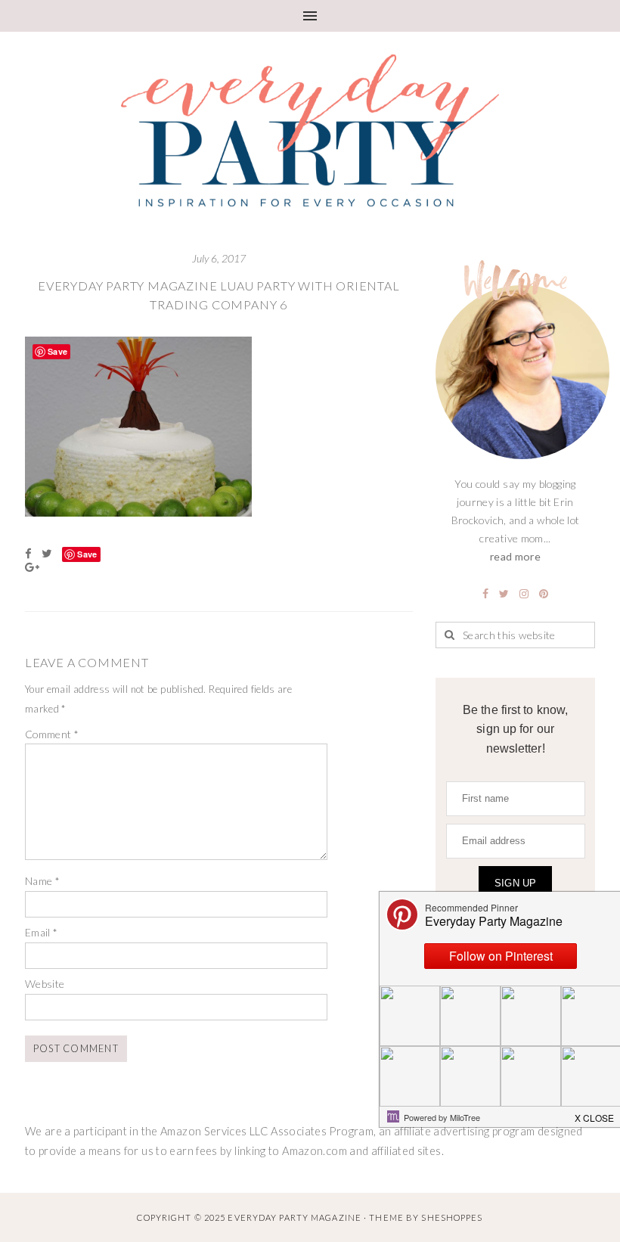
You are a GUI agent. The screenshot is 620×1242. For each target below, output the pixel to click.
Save (87, 554)
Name (42, 880)
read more (515, 556)
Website (45, 983)
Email (41, 932)
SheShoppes (451, 1217)
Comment (52, 734)
